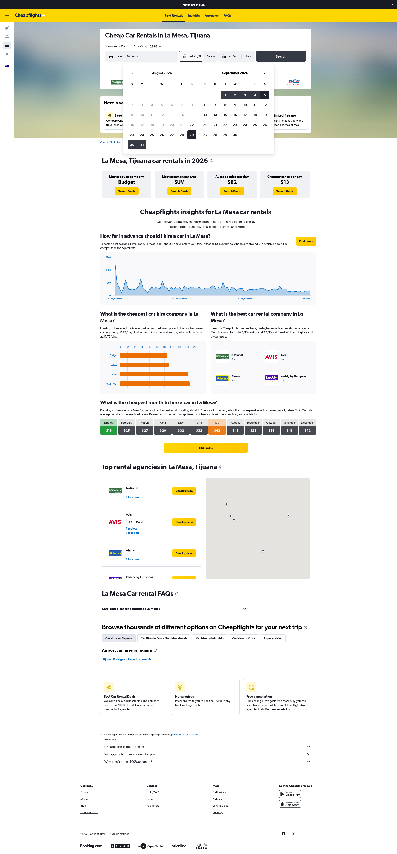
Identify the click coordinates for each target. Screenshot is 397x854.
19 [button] (162, 125)
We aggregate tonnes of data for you (129, 754)
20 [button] (172, 125)
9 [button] (132, 115)
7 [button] (182, 105)
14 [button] (182, 115)
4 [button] (152, 105)
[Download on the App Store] (290, 804)
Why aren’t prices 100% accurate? (128, 762)
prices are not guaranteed (184, 734)
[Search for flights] (7, 28)
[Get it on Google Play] (290, 794)
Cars (102, 142)
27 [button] (172, 135)
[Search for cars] (7, 45)
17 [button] (142, 125)
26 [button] (162, 135)
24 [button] (142, 135)
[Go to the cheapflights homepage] (30, 15)
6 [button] (172, 105)
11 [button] (152, 115)
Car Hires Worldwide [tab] (210, 638)
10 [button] (142, 115)
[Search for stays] (7, 37)
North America (118, 142)
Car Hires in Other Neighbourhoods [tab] (164, 638)
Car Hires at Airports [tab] (118, 638)
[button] (392, 4)
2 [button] (132, 105)
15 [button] (192, 115)
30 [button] (132, 145)
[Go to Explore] (7, 54)
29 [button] (192, 135)
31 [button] (142, 145)
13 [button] (172, 115)
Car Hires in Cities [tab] (243, 638)
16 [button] (132, 125)
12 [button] (162, 115)
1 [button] (192, 95)
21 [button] (182, 125)
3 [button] (142, 105)
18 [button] (152, 125)
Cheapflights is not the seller (124, 747)
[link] (127, 191)
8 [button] (192, 105)
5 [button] (162, 105)
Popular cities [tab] (273, 638)
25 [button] (152, 135)
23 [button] (132, 135)
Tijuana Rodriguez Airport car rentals (127, 659)
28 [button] (182, 135)
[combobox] (116, 46)
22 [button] (192, 125)
